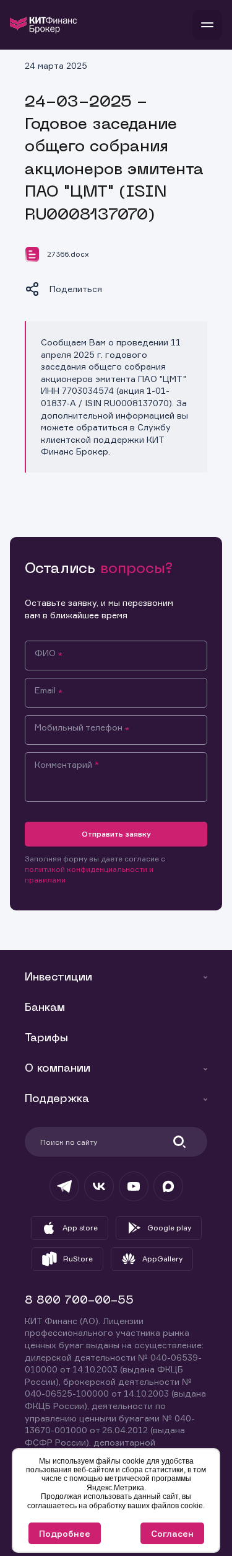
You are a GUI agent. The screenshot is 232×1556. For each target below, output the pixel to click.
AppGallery (162, 1258)
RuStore (78, 1258)
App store (80, 1227)
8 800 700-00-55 (79, 1301)
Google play (169, 1227)
